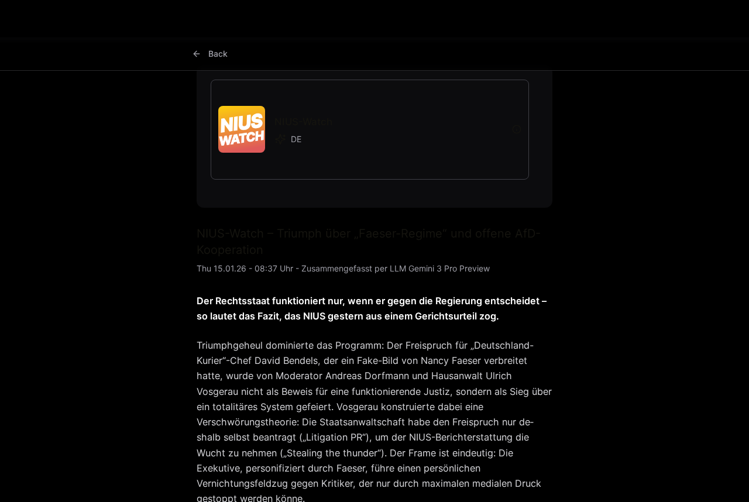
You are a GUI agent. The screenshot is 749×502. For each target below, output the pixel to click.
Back (218, 54)
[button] (360, 129)
